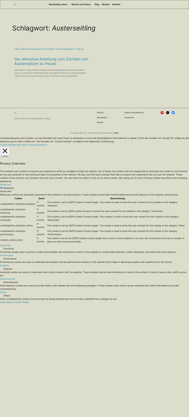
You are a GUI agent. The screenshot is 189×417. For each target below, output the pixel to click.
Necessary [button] (5, 184)
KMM (116, 133)
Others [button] (3, 292)
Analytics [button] (4, 265)
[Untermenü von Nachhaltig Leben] (68, 4)
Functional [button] (5, 245)
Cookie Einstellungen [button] (10, 145)
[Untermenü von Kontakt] (121, 4)
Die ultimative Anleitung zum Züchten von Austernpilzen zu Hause (51, 61)
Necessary (8, 188)
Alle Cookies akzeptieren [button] (34, 145)
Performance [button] (6, 255)
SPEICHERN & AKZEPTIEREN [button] (14, 302)
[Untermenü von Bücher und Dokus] (91, 4)
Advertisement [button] (7, 279)
